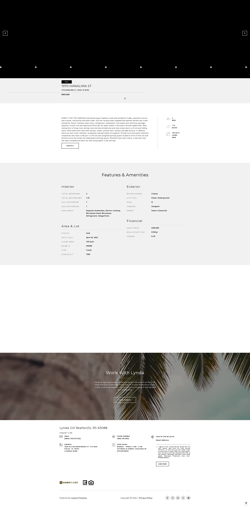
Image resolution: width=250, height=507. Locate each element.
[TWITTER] (183, 498)
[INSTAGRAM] (173, 498)
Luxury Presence (79, 498)
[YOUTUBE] (188, 498)
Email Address (162, 440)
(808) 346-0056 (123, 438)
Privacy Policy (163, 457)
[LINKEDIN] (178, 498)
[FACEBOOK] (167, 498)
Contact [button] (70, 146)
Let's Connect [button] (125, 400)
